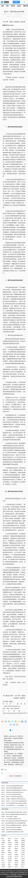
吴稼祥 (23, 860)
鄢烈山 (16, 840)
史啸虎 (16, 854)
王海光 (23, 848)
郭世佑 (9, 852)
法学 (7, 6)
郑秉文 (16, 864)
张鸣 (9, 848)
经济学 (13, 6)
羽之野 (3, 866)
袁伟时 (9, 854)
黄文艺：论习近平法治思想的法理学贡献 (11, 794)
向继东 (9, 846)
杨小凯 (16, 862)
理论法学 (16, 708)
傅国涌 (23, 840)
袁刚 (9, 862)
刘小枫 (9, 856)
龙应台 (23, 838)
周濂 (3, 850)
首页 (2, 6)
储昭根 (16, 860)
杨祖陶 (23, 844)
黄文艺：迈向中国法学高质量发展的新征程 (12, 788)
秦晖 (3, 838)
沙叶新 (23, 858)
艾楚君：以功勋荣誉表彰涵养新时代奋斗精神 (12, 831)
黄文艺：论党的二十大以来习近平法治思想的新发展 (14, 801)
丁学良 (3, 840)
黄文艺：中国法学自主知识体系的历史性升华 (12, 792)
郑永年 (16, 838)
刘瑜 (3, 860)
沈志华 (3, 846)
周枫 (3, 858)
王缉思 (23, 850)
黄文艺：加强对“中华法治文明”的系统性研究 (12, 796)
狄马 (3, 854)
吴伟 (16, 858)
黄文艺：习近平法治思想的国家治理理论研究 (12, 785)
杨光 (22, 866)
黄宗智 (9, 842)
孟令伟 (16, 856)
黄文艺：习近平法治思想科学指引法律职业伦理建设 (14, 803)
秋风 (3, 856)
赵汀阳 (16, 846)
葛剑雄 (9, 860)
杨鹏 (9, 850)
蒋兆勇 (9, 858)
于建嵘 (16, 842)
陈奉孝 (3, 852)
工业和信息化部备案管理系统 (14, 876)
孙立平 (16, 866)
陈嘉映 (3, 842)
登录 (13, 776)
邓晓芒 (16, 850)
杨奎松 (16, 848)
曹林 (9, 840)
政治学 (19, 6)
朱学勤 (3, 864)
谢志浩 (9, 866)
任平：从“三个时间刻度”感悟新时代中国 (11, 818)
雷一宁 (23, 856)
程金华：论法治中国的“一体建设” (10, 816)
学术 (8, 708)
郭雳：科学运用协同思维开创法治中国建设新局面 (14, 823)
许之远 (3, 862)
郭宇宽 (9, 844)
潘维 (9, 864)
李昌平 (3, 848)
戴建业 (23, 846)
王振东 (23, 852)
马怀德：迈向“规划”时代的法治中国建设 (11, 827)
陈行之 (9, 838)
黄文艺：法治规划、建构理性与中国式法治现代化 (14, 799)
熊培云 (23, 854)
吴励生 (23, 862)
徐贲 (3, 844)
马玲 (16, 852)
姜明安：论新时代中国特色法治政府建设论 (12, 829)
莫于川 (23, 864)
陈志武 (23, 842)
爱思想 (5, 2)
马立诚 (16, 844)
